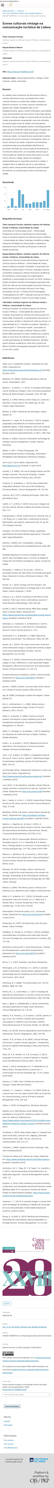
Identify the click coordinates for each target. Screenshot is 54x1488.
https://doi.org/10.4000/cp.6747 (20, 71)
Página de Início (8, 11)
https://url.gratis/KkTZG (25, 953)
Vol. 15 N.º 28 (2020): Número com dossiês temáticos (22, 13)
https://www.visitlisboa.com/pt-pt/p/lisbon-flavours (28, 1159)
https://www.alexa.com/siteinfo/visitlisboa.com (22, 370)
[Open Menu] (2, 5)
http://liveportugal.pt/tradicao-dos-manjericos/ (22, 776)
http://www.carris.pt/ (11, 465)
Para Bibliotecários (11, 1448)
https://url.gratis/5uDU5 (32, 914)
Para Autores (8, 1444)
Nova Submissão (12, 1406)
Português (8, 1425)
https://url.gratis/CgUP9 (32, 791)
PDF (7, 1303)
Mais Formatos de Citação (14, 1394)
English (7, 1421)
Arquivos (20, 11)
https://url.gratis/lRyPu (25, 678)
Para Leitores (9, 1440)
